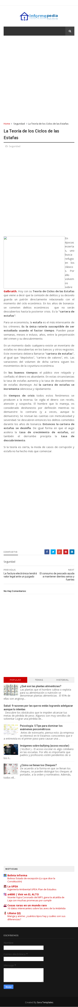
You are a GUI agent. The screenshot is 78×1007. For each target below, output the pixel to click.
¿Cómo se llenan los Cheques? (38, 765)
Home (7, 123)
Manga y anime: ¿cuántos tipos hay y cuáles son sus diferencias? (36, 917)
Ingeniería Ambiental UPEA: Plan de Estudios (31, 889)
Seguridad (19, 123)
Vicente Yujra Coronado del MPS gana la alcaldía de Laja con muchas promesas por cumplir (35, 899)
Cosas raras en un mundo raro (27, 905)
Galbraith (10, 291)
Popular (15, 680)
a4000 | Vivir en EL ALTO (23, 894)
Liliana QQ (14, 913)
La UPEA (12, 886)
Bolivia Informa (17, 875)
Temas (39, 680)
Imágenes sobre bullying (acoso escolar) (44, 745)
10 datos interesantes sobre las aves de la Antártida (36, 908)
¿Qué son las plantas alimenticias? (40, 686)
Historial (62, 680)
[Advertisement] (39, 78)
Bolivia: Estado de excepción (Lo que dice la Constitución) (31, 880)
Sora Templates (45, 1002)
